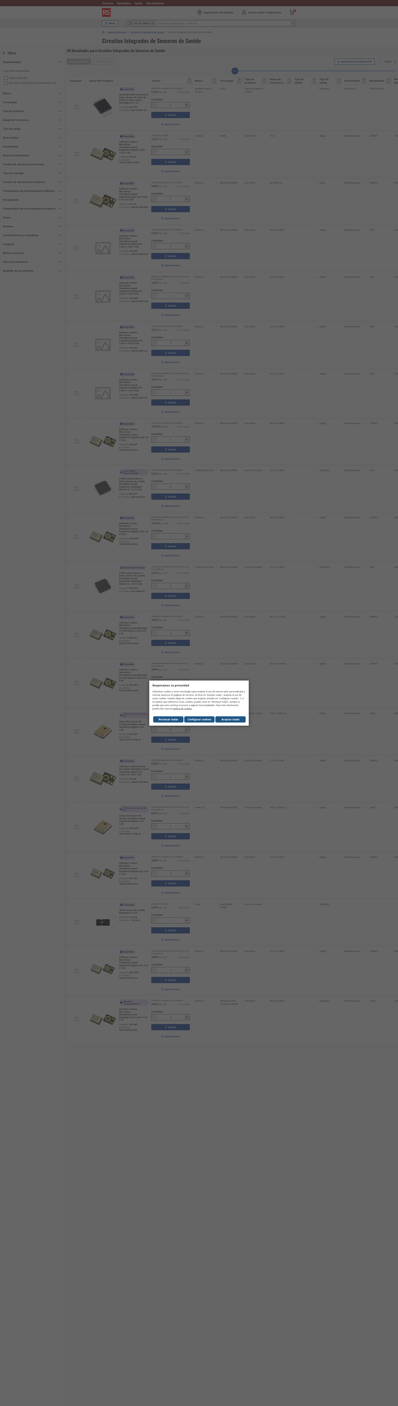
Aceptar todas (230, 719)
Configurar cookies (199, 719)
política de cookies (182, 708)
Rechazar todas (168, 719)
